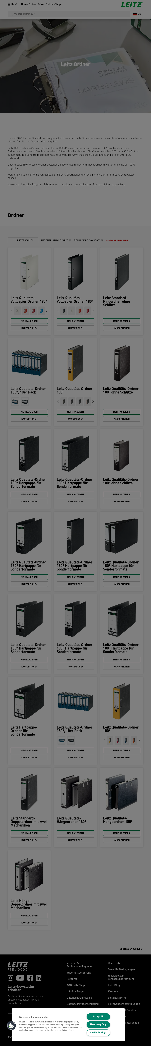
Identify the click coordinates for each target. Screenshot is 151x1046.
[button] (11, 1025)
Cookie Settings (98, 1033)
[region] (68, 1024)
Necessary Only (98, 1024)
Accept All (98, 1017)
